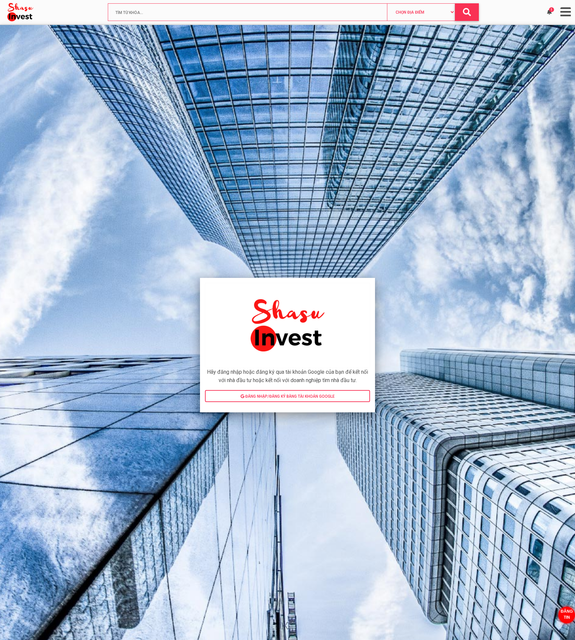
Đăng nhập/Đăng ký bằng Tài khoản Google (289, 396)
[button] (549, 12)
